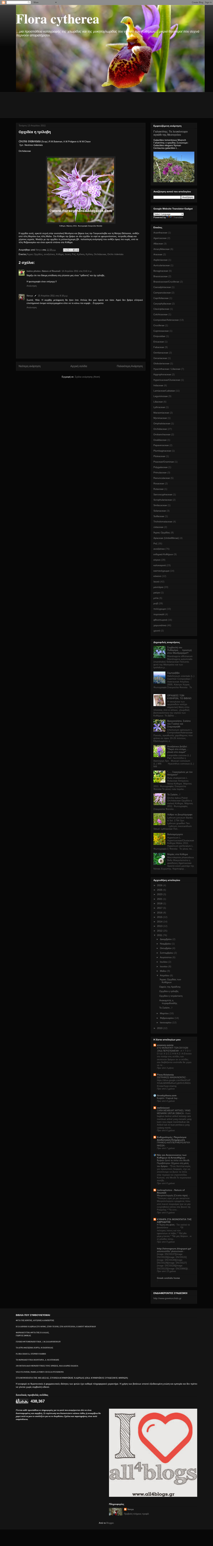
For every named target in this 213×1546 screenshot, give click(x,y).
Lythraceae (159, 407)
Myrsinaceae (160, 418)
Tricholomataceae (162, 521)
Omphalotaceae (161, 423)
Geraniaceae (160, 358)
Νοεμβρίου (166, 943)
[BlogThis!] (68, 250)
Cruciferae (158, 325)
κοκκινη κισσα (165, 1045)
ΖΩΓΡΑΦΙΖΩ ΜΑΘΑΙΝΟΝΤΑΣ (171, 1077)
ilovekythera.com (166, 1095)
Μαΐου (163, 971)
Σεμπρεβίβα (173, 673)
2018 (160, 903)
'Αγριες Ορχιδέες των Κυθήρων (170, 981)
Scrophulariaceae (162, 499)
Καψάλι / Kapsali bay (167, 1098)
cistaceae (158, 527)
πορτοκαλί (158, 614)
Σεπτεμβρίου (167, 952)
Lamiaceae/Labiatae (164, 390)
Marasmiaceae (161, 412)
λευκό (68, 254)
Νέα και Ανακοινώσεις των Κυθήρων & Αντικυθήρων (172, 1156)
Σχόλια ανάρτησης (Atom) (87, 377)
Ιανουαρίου (166, 1022)
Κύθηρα (60, 254)
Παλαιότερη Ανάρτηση (130, 366)
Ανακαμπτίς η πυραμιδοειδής (168, 1002)
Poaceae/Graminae (163, 461)
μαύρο (156, 592)
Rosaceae (158, 483)
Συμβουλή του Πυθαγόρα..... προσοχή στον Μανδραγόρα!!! (179, 650)
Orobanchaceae (161, 434)
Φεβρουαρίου (167, 1018)
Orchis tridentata (115, 254)
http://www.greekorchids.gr (167, 1298)
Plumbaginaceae (162, 450)
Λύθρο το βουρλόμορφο (179, 814)
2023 (160, 894)
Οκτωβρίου (166, 948)
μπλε (156, 598)
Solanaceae (159, 510)
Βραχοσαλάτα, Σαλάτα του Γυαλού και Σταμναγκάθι (179, 724)
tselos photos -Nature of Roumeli (44, 271)
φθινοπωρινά (160, 619)
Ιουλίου (164, 961)
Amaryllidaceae (161, 249)
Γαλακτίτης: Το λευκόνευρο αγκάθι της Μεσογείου (170, 133)
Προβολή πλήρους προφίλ (136, 1514)
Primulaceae (160, 472)
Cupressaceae (161, 331)
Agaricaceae (160, 238)
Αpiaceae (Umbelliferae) (166, 538)
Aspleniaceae (160, 260)
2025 (160, 889)
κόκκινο (157, 576)
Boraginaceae (160, 270)
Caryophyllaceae (162, 303)
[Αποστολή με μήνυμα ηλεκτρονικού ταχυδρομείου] (64, 250)
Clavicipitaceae (161, 309)
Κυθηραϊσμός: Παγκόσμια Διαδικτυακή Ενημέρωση (171, 1138)
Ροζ (74, 254)
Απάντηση (32, 286)
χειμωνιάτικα (159, 625)
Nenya (30, 295)
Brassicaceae (160, 276)
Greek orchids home (168, 1278)
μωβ (155, 603)
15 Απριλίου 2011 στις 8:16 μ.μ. (53, 295)
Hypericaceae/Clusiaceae (166, 380)
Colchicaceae (160, 314)
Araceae (157, 254)
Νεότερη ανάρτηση (30, 366)
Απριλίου (165, 975)
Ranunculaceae (161, 478)
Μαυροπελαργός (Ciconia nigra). (173, 1195)
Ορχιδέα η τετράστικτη (171, 996)
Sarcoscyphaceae (162, 494)
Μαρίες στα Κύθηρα (177, 854)
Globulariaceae (161, 363)
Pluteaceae (159, 456)
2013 (160, 926)
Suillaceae (158, 516)
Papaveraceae (161, 445)
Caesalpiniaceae (162, 287)
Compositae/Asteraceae (166, 320)
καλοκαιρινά (159, 565)
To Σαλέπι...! (173, 794)
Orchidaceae (100, 254)
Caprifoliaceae (161, 298)
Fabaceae (158, 347)
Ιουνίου (164, 966)
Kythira (89, 254)
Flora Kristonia (165, 1074)
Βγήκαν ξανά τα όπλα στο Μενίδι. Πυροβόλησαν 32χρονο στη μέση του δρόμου (173, 1163)
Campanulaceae (162, 292)
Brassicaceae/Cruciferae (166, 281)
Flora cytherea (57, 18)
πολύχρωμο (159, 608)
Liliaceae (158, 401)
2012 (160, 930)
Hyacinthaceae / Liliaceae (166, 369)
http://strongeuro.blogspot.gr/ (174, 1248)
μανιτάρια (158, 587)
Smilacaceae (160, 505)
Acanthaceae (160, 232)
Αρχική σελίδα (78, 366)
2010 (160, 1028)
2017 (160, 908)
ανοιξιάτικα (49, 254)
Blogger (109, 1523)
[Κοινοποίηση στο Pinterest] (77, 250)
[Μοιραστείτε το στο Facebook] (74, 250)
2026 (160, 885)
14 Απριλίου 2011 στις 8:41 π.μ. (77, 271)
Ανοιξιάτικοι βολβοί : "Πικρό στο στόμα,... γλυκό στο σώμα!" (177, 749)
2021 (160, 899)
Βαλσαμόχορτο (175, 834)
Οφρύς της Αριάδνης (170, 986)
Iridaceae (158, 385)
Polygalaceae (160, 467)
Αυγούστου (166, 957)
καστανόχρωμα (161, 570)
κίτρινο (156, 559)
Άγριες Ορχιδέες (35, 254)
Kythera (80, 254)
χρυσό (156, 630)
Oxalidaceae (160, 440)
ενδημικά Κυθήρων (163, 554)
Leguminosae (160, 396)
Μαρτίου (164, 1013)
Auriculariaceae (161, 265)
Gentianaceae (160, 352)
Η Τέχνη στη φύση (166, 1224)
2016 (160, 912)
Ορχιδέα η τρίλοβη (168, 991)
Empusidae (159, 336)
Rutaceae (158, 489)
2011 (160, 935)
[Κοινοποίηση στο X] (71, 250)
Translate (178, 217)
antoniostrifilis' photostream (170, 1251)
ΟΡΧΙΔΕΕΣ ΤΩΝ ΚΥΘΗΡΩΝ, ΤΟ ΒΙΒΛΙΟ (179, 697)
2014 (160, 921)
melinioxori (163, 1107)
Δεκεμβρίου (166, 939)
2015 (160, 917)
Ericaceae (158, 341)
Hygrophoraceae (162, 374)
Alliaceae (158, 243)
